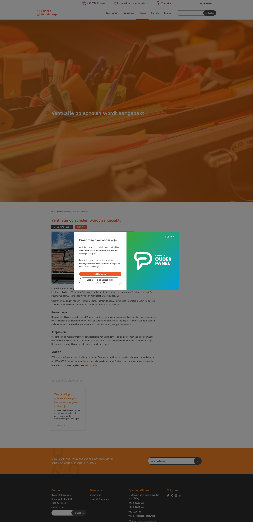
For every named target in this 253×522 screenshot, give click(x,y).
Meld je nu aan (100, 274)
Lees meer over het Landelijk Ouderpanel (100, 281)
